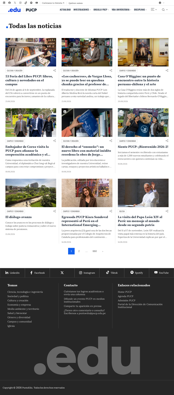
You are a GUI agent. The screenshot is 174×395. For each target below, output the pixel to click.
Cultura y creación (14, 70)
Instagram (89, 272)
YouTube (164, 272)
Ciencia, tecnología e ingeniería (25, 291)
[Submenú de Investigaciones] (90, 9)
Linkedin (15, 272)
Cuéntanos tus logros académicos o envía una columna (84, 293)
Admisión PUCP (126, 300)
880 (95, 251)
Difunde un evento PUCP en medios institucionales (84, 300)
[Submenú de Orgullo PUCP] (108, 9)
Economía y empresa (19, 304)
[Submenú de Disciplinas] (146, 9)
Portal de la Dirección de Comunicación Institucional (140, 306)
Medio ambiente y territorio (23, 308)
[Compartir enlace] (54, 70)
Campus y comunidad (127, 70)
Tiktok (114, 272)
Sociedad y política (18, 296)
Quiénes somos (76, 3)
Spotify (139, 272)
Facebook (39, 272)
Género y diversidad (18, 317)
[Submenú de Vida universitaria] (130, 9)
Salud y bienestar (17, 313)
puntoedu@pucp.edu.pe (92, 313)
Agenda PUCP (125, 296)
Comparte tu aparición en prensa (82, 306)
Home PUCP (125, 291)
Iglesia (122, 211)
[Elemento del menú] (154, 10)
